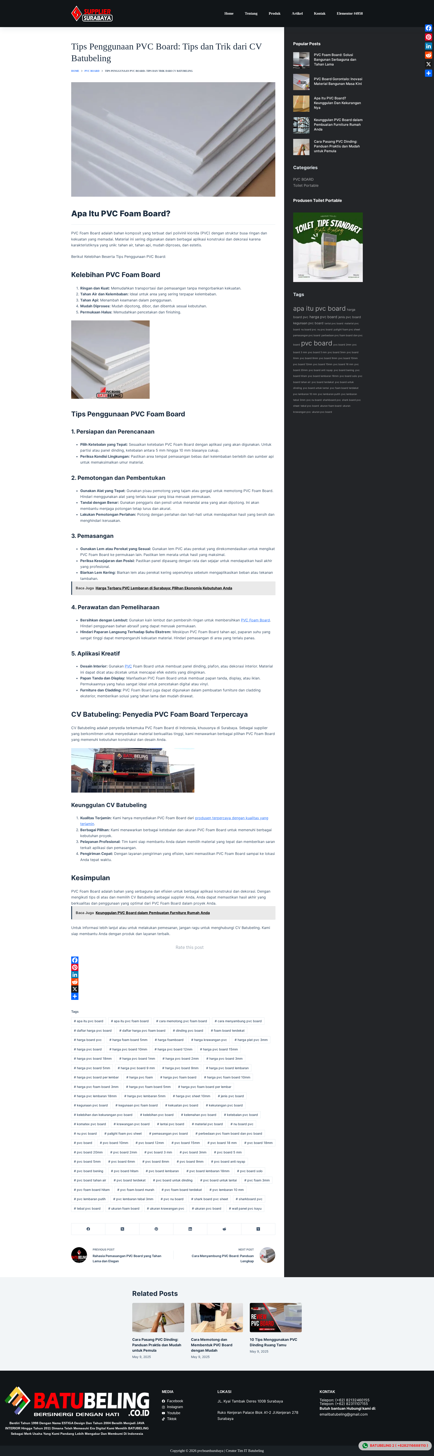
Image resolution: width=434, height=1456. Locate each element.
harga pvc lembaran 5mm (144, 1096)
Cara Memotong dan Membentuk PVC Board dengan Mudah (211, 1345)
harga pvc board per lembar (96, 1077)
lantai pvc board (170, 1124)
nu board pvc (242, 1124)
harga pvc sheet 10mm (191, 1096)
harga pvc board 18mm (93, 1058)
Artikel (297, 13)
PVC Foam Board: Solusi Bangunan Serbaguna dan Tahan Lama (335, 59)
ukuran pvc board (206, 1208)
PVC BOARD (303, 179)
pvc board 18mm (258, 1143)
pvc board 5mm (87, 1161)
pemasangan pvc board (168, 1133)
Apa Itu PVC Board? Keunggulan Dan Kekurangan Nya (337, 103)
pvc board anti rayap (228, 1161)
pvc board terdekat (130, 1180)
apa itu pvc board (88, 1021)
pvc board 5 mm (228, 1152)
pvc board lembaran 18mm (207, 1171)
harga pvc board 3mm (224, 1058)
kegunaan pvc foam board (137, 1105)
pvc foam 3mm (257, 1180)
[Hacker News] (258, 1229)
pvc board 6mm (121, 1161)
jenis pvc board (231, 1096)
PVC (128, 666)
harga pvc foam (139, 1077)
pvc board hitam (124, 1171)
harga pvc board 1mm (137, 1058)
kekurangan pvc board (224, 1105)
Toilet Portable (305, 185)
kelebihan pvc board (157, 1115)
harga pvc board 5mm (92, 1068)
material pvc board (207, 1124)
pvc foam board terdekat (182, 1190)
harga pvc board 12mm (173, 1049)
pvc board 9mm (190, 1161)
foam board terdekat (228, 1030)
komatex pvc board (90, 1124)
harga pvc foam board (178, 1077)
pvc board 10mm (114, 1143)
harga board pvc (88, 1040)
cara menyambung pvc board (238, 1021)
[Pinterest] (173, 967)
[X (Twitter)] (122, 1229)
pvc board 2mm (123, 1152)
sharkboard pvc (249, 1199)
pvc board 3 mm (158, 1152)
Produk (275, 13)
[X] (173, 989)
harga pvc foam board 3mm (96, 1087)
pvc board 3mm (193, 1152)
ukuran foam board (123, 1208)
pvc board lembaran (162, 1171)
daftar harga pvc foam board (142, 1030)
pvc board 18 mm (222, 1143)
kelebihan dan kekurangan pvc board (103, 1115)
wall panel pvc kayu (245, 1208)
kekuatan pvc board (181, 1105)
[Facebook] (173, 960)
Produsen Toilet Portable (317, 200)
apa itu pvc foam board (130, 1021)
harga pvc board (88, 1049)
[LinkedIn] (173, 974)
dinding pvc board (188, 1030)
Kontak (320, 13)
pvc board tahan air (90, 1180)
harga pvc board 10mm (128, 1049)
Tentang (251, 13)
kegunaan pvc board (91, 1105)
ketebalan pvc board (241, 1115)
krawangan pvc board (132, 1124)
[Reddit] (173, 981)
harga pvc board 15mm (219, 1049)
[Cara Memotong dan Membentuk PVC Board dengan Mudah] (217, 1317)
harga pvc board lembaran (227, 1068)
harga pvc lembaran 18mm (95, 1096)
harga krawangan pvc (209, 1040)
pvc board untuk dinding (173, 1180)
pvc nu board (172, 1199)
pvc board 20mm (88, 1152)
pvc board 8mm (155, 1161)
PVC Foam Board (255, 620)
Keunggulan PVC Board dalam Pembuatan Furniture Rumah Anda (338, 124)
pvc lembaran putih (90, 1199)
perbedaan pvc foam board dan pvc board (229, 1133)
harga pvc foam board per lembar (204, 1087)
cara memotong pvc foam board (181, 1021)
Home (229, 13)
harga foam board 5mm (128, 1040)
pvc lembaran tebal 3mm (133, 1199)
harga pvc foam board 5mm (148, 1087)
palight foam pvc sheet (123, 1133)
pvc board (83, 1143)
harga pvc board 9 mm (136, 1068)
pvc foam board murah (135, 1190)
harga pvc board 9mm (180, 1068)
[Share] (173, 996)
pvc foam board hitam (92, 1190)
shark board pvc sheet (209, 1199)
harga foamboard (169, 1040)
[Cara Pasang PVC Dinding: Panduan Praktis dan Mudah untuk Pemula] (158, 1317)
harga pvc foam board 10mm (227, 1077)
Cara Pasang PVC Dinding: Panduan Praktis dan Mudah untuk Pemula (337, 146)
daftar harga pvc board (93, 1030)
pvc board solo (249, 1171)
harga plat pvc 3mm (251, 1040)
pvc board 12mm (150, 1143)
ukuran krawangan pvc (165, 1208)
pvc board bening (88, 1171)
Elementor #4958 (350, 13)
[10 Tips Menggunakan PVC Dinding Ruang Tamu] (276, 1317)
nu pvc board (85, 1133)
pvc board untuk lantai (218, 1180)
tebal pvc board (87, 1208)
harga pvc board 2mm (181, 1058)
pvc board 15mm (186, 1143)
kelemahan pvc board (198, 1115)
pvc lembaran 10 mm (227, 1190)
